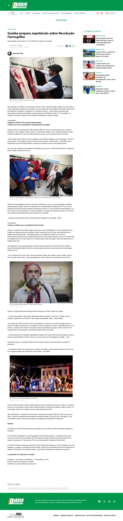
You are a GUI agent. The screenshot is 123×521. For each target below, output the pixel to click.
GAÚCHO (41, 488)
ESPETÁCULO (64, 488)
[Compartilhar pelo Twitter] (70, 46)
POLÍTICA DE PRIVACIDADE (94, 515)
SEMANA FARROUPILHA (14, 488)
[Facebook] (107, 13)
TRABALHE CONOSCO (66, 515)
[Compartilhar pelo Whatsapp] (73, 46)
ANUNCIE (56, 515)
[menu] (9, 5)
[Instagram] (112, 13)
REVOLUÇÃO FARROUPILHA (52, 488)
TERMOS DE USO (79, 515)
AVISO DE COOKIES (110, 515)
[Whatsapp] (115, 13)
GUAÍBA (24, 488)
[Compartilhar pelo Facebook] (66, 46)
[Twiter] (109, 13)
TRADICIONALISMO (32, 488)
